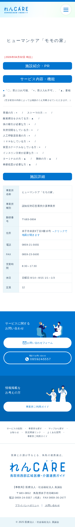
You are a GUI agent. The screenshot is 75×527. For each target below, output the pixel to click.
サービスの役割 (14, 428)
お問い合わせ (52, 505)
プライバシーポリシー (27, 505)
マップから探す (56, 428)
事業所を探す (35, 428)
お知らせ (14, 432)
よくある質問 (54, 432)
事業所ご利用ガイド (37, 436)
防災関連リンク (33, 432)
